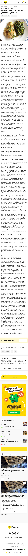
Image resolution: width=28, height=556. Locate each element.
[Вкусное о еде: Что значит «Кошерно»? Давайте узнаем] (14, 30)
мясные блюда (18, 317)
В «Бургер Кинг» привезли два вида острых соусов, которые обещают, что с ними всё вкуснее (14, 364)
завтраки (20, 249)
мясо (16, 89)
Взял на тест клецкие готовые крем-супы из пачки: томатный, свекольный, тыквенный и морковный (13, 361)
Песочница (4, 6)
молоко (10, 259)
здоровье (5, 60)
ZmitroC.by (19, 552)
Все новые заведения (14, 449)
